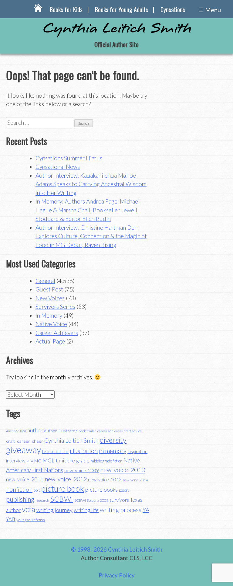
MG (37, 460)
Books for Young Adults (121, 9)
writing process (120, 509)
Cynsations (172, 9)
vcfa (28, 509)
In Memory (48, 315)
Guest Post (49, 289)
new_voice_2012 (66, 479)
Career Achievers (56, 332)
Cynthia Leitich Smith (71, 440)
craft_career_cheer (24, 441)
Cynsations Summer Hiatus (68, 158)
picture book (62, 489)
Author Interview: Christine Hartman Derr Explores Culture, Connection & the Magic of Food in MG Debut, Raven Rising (91, 236)
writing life (86, 510)
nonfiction (19, 489)
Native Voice (51, 323)
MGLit (50, 460)
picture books (101, 489)
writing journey (54, 510)
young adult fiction (31, 520)
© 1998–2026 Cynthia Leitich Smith (116, 549)
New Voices (50, 298)
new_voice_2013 (105, 479)
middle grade (74, 460)
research (42, 500)
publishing (20, 499)
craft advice (133, 431)
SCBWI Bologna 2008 (91, 500)
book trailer (87, 431)
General (45, 280)
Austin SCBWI (16, 431)
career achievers (110, 431)
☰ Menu (209, 9)
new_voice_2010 (122, 469)
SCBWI (61, 499)
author (35, 430)
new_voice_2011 (24, 479)
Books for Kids (66, 9)
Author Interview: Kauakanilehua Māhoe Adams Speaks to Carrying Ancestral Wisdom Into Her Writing (91, 184)
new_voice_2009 (81, 470)
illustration (84, 450)
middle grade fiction (106, 461)
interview (15, 460)
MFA (29, 461)
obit (37, 490)
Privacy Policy (117, 575)
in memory (112, 450)
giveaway (23, 449)
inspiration (137, 451)
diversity (113, 439)
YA (146, 509)
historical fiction (55, 451)
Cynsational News (57, 166)
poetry (124, 490)
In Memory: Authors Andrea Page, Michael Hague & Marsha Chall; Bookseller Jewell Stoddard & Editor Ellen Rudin (87, 210)
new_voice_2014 (135, 480)
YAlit (10, 519)
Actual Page (50, 341)
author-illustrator (60, 430)
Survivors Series (55, 306)
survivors (119, 500)
